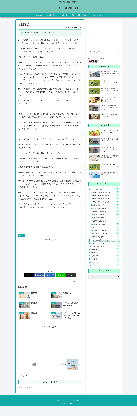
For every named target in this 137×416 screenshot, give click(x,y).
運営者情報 (76, 400)
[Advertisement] (34, 254)
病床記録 (22, 235)
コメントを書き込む (50, 382)
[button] (71, 275)
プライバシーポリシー (64, 400)
